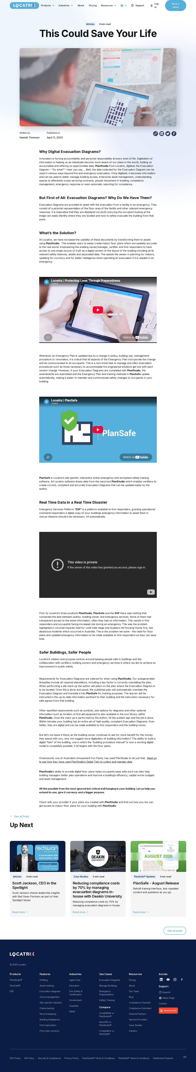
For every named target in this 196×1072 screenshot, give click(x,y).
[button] (48, 5)
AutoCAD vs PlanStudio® (105, 1023)
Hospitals (74, 1005)
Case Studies (81, 876)
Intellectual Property (163, 1058)
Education (74, 985)
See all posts (175, 930)
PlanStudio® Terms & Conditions (98, 1058)
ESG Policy (15, 1058)
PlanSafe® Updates (144, 876)
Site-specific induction (51, 1002)
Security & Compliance (49, 1058)
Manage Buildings (108, 985)
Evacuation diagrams (50, 991)
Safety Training (107, 1000)
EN (184, 1057)
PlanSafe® (15, 985)
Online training (47, 1008)
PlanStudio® (16, 980)
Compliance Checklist (140, 1002)
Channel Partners (137, 1014)
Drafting (44, 980)
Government (75, 1000)
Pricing (93, 5)
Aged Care (74, 980)
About (81, 5)
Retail (72, 1011)
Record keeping (48, 1014)
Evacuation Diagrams (109, 980)
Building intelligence (50, 1019)
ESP (12, 991)
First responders (48, 1025)
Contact (163, 1003)
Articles (90, 24)
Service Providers (138, 1019)
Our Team (134, 991)
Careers (133, 1031)
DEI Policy (29, 1058)
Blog (131, 997)
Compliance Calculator (140, 1008)
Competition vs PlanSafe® (106, 1032)
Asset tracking (47, 985)
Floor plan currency (49, 1031)
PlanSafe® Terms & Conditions (134, 1058)
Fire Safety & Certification (75, 993)
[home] (24, 5)
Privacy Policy (71, 1058)
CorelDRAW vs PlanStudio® (106, 1015)
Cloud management (49, 997)
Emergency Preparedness (106, 993)
